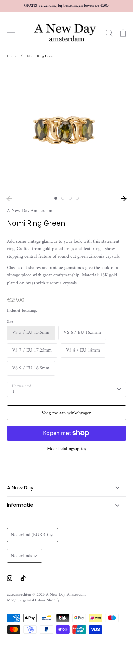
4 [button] (77, 198)
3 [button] (70, 198)
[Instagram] (9, 578)
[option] (66, 129)
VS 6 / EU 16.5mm (82, 332)
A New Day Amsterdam (30, 210)
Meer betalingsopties (66, 449)
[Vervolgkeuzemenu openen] (117, 488)
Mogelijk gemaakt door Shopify (33, 600)
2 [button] (62, 198)
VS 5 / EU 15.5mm (30, 332)
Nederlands (21, 556)
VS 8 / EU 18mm (83, 350)
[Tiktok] (23, 578)
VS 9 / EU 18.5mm (30, 368)
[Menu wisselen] (10, 33)
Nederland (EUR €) (29, 535)
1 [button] (55, 198)
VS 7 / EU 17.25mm (32, 350)
